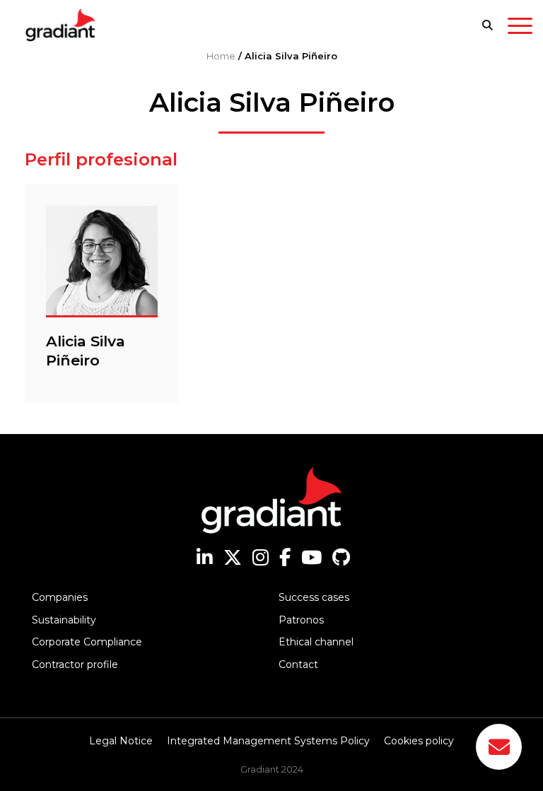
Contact (298, 664)
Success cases (314, 597)
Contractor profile (75, 664)
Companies (60, 597)
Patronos (301, 620)
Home (220, 55)
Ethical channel (316, 641)
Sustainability (64, 620)
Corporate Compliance (87, 641)
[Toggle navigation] (520, 28)
